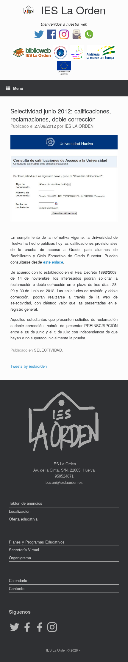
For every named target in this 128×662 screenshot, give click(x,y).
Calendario (18, 580)
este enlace (53, 262)
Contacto (16, 588)
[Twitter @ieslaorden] (39, 33)
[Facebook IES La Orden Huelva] (51, 33)
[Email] (76, 33)
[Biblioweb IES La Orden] (31, 52)
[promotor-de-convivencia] (77, 52)
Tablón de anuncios (25, 503)
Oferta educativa (23, 519)
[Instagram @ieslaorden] (64, 33)
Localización (19, 511)
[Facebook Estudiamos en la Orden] (39, 626)
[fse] (64, 67)
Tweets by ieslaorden (28, 366)
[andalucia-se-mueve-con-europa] (101, 52)
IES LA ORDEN (79, 126)
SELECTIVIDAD (48, 350)
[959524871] (89, 33)
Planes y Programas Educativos (37, 542)
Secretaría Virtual (24, 549)
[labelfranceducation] (60, 52)
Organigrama (20, 558)
